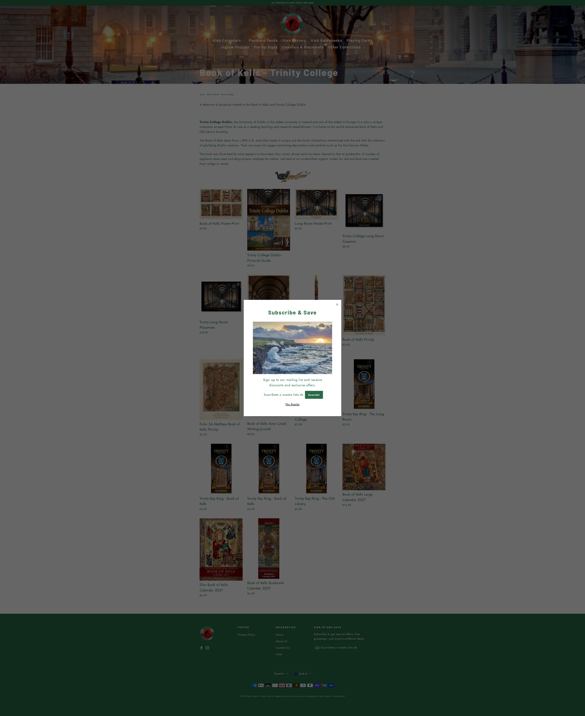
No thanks (292, 404)
